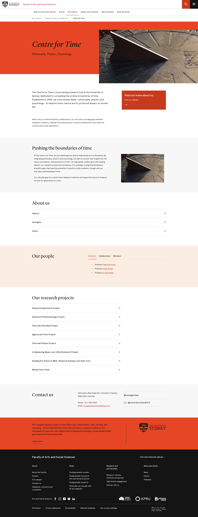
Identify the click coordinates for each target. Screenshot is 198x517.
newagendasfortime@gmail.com (96, 406)
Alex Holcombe (109, 264)
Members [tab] (117, 256)
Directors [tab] (92, 256)
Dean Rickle (108, 269)
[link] (37, 18)
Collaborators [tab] (104, 256)
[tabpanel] (127, 270)
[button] (186, 4)
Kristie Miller (108, 273)
